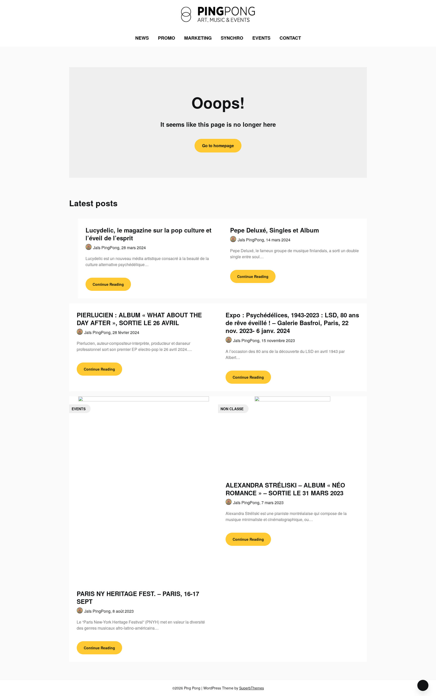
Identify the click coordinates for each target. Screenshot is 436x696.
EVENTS (261, 38)
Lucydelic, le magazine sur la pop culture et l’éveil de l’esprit (148, 234)
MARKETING (198, 38)
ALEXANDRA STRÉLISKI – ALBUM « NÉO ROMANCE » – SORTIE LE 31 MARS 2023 (285, 489)
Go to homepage (218, 145)
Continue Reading (108, 284)
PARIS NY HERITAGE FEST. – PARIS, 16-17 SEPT (138, 597)
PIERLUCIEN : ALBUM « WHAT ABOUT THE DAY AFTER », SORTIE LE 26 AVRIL (139, 319)
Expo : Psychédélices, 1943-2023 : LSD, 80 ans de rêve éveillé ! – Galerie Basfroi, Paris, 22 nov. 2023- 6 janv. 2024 (292, 323)
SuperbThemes (251, 687)
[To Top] (422, 685)
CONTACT (290, 38)
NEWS (142, 38)
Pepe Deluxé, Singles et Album (274, 230)
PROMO (166, 38)
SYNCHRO (232, 38)
